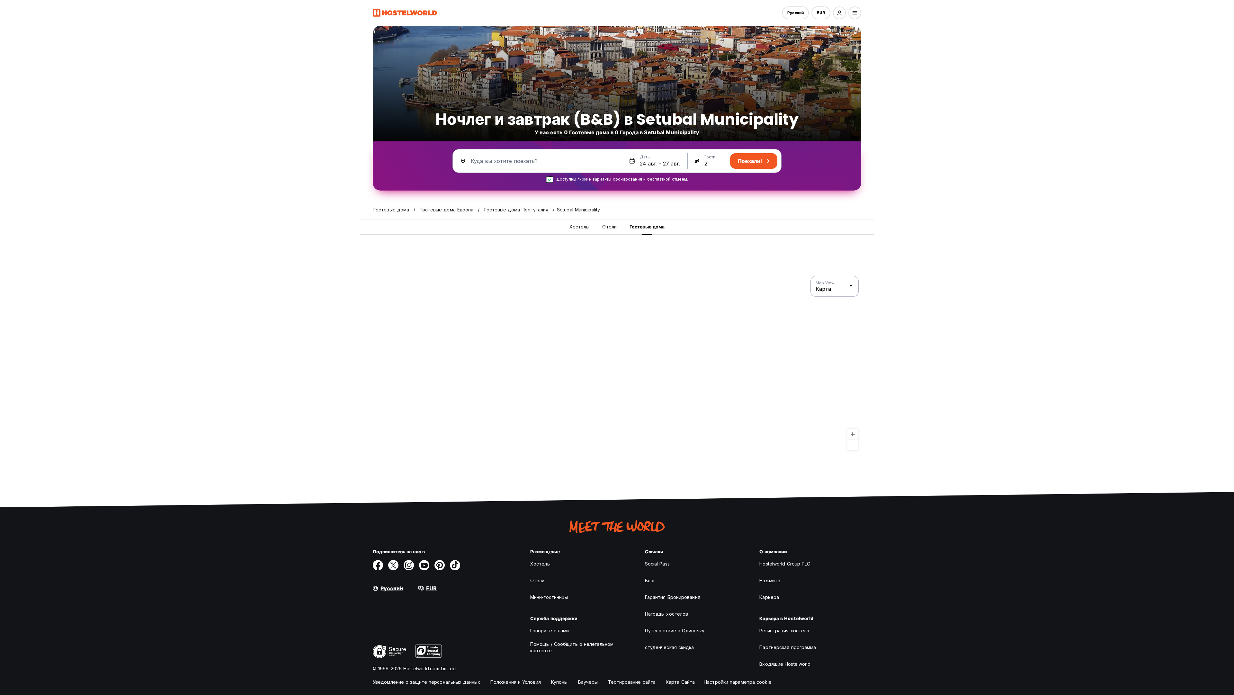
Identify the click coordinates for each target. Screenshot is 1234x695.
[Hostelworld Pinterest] (439, 565)
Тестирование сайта (632, 682)
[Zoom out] (852, 445)
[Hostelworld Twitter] (393, 565)
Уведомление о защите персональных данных (426, 682)
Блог (650, 580)
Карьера (769, 597)
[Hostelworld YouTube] (424, 565)
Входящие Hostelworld (784, 664)
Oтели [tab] (609, 226)
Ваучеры (588, 682)
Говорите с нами (549, 630)
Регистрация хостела (784, 630)
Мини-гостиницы (549, 597)
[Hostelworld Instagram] (409, 565)
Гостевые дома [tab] (647, 226)
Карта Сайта (680, 682)
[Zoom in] (852, 434)
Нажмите (769, 580)
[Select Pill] (839, 12)
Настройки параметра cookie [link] (738, 682)
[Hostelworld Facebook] (378, 565)
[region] (617, 363)
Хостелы (540, 563)
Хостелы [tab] (579, 226)
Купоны (559, 682)
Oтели (537, 580)
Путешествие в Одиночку (674, 630)
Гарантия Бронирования (672, 597)
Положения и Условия (515, 682)
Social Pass (657, 563)
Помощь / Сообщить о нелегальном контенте (571, 647)
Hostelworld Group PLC (784, 563)
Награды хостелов (666, 614)
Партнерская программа (787, 647)
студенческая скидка (669, 647)
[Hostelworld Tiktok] (455, 565)
